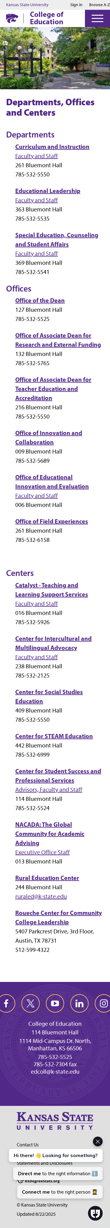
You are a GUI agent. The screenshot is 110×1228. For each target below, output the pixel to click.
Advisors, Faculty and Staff (48, 789)
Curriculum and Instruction (52, 146)
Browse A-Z (99, 4)
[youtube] (55, 1003)
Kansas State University (27, 4)
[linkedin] (79, 1003)
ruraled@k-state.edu (41, 896)
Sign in (76, 4)
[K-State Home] (12, 18)
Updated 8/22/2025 (36, 1214)
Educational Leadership (47, 191)
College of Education (46, 18)
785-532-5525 (55, 1056)
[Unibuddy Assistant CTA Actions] (55, 1167)
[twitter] (30, 1003)
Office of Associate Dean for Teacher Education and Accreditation (53, 389)
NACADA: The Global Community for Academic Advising (49, 834)
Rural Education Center (47, 878)
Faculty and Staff (36, 156)
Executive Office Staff (42, 852)
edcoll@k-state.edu (55, 1071)
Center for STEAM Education (54, 736)
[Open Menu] (97, 18)
